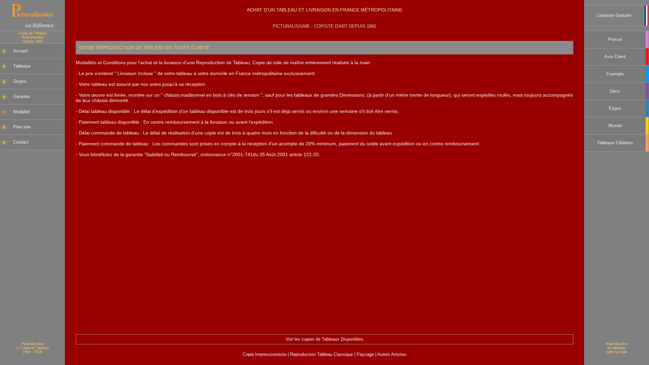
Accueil (20, 51)
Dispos (20, 81)
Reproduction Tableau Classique (321, 354)
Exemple (615, 74)
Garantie (21, 96)
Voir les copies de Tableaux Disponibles (324, 339)
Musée (615, 125)
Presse (615, 39)
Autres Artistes (391, 354)
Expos (615, 108)
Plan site (21, 127)
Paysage (366, 354)
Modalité (21, 112)
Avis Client (615, 56)
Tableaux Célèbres (615, 143)
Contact (20, 142)
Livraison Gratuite (614, 15)
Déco (615, 91)
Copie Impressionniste (265, 354)
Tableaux (22, 66)
